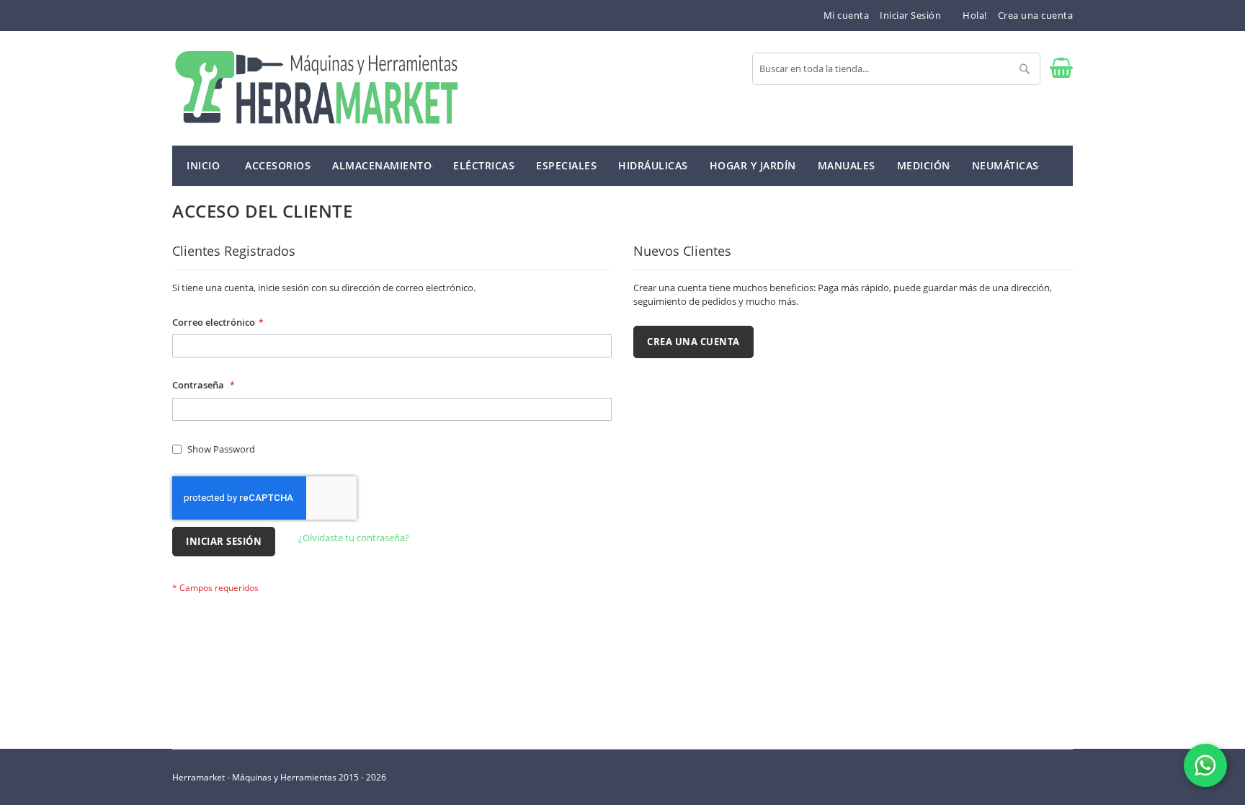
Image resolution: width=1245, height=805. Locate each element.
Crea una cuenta (1036, 15)
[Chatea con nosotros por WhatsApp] (1205, 765)
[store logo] (316, 88)
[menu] (622, 166)
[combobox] (896, 69)
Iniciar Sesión (910, 15)
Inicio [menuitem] (203, 165)
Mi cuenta (847, 15)
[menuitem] (277, 165)
